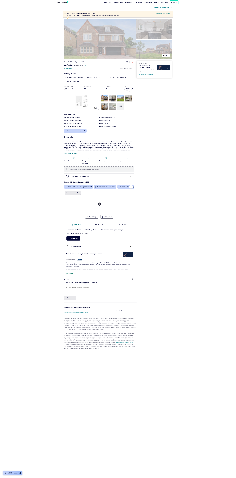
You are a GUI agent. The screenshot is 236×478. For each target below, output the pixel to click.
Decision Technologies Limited (124, 342)
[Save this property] (132, 62)
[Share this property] (127, 62)
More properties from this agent (146, 74)
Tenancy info (68, 68)
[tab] (76, 224)
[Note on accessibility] (127, 158)
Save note (70, 298)
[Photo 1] (100, 39)
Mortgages (128, 2)
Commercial (148, 2)
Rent (110, 2)
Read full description (70, 153)
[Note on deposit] (100, 77)
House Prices (118, 2)
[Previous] (67, 39)
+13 (120, 106)
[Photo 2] (154, 29)
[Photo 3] (154, 49)
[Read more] (99, 150)
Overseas (164, 2)
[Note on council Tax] (74, 158)
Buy (105, 2)
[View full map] (99, 205)
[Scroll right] (131, 187)
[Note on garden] (106, 158)
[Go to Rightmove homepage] (63, 2)
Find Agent (138, 2)
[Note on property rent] (85, 65)
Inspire (156, 2)
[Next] (169, 39)
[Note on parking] (88, 158)
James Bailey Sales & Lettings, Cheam (145, 66)
